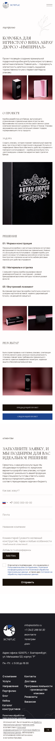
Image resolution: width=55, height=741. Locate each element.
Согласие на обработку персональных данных (30, 573)
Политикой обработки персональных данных (28, 570)
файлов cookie (28, 724)
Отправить (27, 582)
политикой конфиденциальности (14, 728)
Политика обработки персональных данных (14, 716)
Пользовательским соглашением (22, 567)
